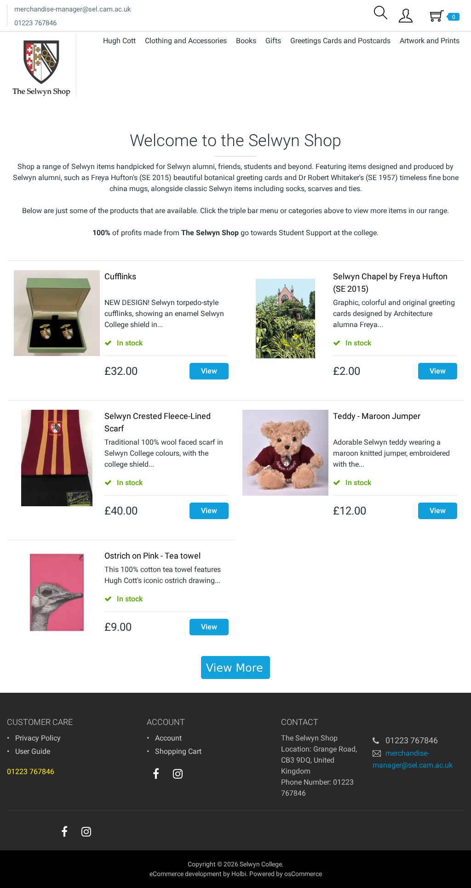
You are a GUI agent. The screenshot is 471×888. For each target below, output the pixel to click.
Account (168, 738)
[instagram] (177, 773)
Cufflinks (120, 276)
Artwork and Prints (430, 40)
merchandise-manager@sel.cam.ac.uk (72, 9)
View (209, 371)
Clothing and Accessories (186, 40)
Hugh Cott (119, 40)
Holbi (238, 873)
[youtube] (196, 776)
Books (246, 40)
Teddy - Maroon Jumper (376, 416)
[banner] (235, 667)
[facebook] (156, 773)
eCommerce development (185, 873)
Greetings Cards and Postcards (340, 40)
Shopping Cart (178, 751)
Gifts (273, 40)
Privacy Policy (38, 738)
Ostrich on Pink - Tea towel (152, 555)
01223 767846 (35, 23)
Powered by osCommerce (285, 873)
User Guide (32, 751)
